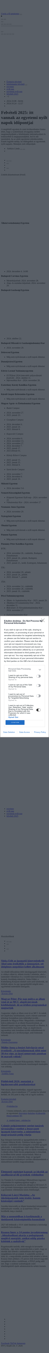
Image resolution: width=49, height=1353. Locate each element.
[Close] (43, 621)
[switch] (38, 676)
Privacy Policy (40, 732)
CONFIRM (15, 722)
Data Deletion (9, 732)
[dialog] (24, 676)
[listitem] (24, 670)
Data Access (24, 732)
